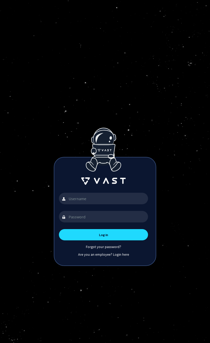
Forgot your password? (103, 246)
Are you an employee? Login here (103, 254)
